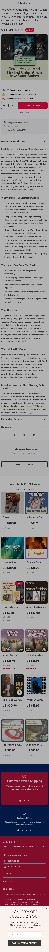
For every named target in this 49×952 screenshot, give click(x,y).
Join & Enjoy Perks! (24, 943)
